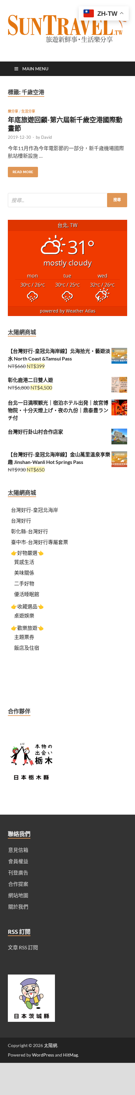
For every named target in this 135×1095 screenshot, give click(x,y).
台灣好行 (21, 521)
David (46, 137)
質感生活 (24, 562)
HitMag (70, 1054)
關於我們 (18, 907)
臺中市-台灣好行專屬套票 (39, 542)
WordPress (43, 1054)
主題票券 (24, 637)
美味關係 (24, 573)
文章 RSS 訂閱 (23, 947)
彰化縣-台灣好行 (29, 531)
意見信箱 (18, 850)
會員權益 (18, 861)
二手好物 (24, 583)
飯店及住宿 (26, 648)
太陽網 (50, 1045)
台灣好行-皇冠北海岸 (34, 510)
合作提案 (18, 884)
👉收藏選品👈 (27, 606)
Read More (20, 170)
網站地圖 (18, 895)
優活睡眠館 (26, 594)
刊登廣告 (18, 872)
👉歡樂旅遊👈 (27, 628)
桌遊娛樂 (24, 615)
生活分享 (28, 111)
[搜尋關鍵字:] (67, 200)
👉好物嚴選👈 (27, 553)
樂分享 (13, 111)
